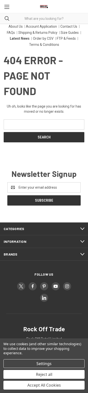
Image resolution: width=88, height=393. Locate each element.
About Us (16, 26)
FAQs (11, 33)
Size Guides (70, 33)
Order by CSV (43, 38)
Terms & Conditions (44, 45)
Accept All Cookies (44, 385)
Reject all (44, 374)
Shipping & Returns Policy (37, 33)
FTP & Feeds (66, 38)
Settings (44, 363)
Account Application (41, 26)
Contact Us (68, 26)
